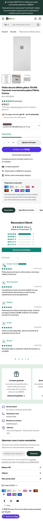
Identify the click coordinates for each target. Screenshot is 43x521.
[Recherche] (38, 24)
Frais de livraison (16, 107)
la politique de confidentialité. (28, 462)
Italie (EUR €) (10, 485)
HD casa (11, 509)
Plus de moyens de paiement (21, 155)
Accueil (5, 32)
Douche (13, 32)
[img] (7, 269)
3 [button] (22, 359)
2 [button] (18, 359)
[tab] (8, 210)
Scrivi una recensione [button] (21, 250)
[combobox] (21, 24)
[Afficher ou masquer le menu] (3, 18)
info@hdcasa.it (11, 424)
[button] (7, 101)
